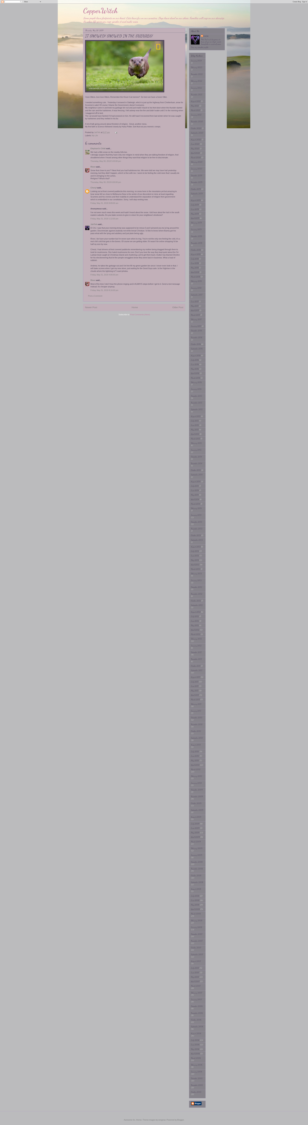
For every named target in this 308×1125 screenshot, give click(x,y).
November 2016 (196, 337)
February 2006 (196, 1065)
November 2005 (197, 1085)
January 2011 (196, 711)
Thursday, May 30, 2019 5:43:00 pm (105, 161)
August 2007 (196, 961)
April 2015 (195, 434)
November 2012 (196, 594)
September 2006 (197, 1026)
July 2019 (195, 205)
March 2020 (196, 157)
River (92, 167)
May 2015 (195, 429)
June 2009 (195, 828)
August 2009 (196, 817)
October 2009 (196, 803)
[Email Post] (116, 132)
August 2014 (195, 481)
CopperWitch (100, 10)
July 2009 (195, 824)
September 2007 (197, 954)
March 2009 (196, 841)
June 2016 (195, 364)
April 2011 (195, 695)
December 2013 (196, 522)
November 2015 (196, 403)
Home (135, 307)
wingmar (162, 1120)
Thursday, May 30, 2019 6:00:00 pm (105, 182)
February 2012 (196, 639)
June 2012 (195, 621)
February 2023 (196, 67)
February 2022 (196, 81)
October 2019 (196, 189)
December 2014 (196, 457)
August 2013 (196, 547)
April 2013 (195, 564)
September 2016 (197, 348)
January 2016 (196, 389)
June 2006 (195, 1044)
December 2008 (196, 862)
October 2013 (196, 535)
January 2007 (196, 999)
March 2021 (195, 110)
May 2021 (195, 106)
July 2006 (195, 1040)
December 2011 (196, 652)
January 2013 (196, 580)
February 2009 (196, 848)
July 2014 (195, 486)
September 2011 (196, 670)
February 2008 (196, 920)
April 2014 (195, 499)
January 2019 (196, 229)
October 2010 (196, 731)
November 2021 (196, 94)
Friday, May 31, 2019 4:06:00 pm (104, 275)
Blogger (180, 1120)
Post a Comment (95, 296)
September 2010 (197, 738)
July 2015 (195, 421)
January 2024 (196, 60)
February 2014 (196, 508)
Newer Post (91, 307)
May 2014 (195, 495)
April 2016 (195, 373)
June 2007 (195, 972)
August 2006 (196, 1033)
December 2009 (197, 790)
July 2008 (195, 896)
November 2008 (197, 869)
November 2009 (197, 796)
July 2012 (195, 616)
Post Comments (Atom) (140, 315)
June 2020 (195, 144)
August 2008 (196, 889)
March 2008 (196, 914)
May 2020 (195, 148)
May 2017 (194, 306)
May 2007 (195, 977)
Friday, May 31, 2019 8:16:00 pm (104, 290)
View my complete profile (199, 47)
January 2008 (196, 927)
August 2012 (196, 612)
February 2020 (196, 162)
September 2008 (197, 882)
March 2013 (195, 569)
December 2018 (196, 236)
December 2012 (196, 587)
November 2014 (196, 463)
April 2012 (195, 630)
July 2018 (195, 259)
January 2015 (196, 450)
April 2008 (195, 909)
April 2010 (195, 765)
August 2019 (196, 200)
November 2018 (196, 243)
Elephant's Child (98, 149)
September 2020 (197, 133)
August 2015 (195, 416)
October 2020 (196, 128)
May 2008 (195, 905)
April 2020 (195, 153)
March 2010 (195, 769)
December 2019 (196, 175)
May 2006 (195, 1049)
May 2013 (195, 560)
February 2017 (196, 319)
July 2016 (195, 360)
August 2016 (196, 355)
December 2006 (197, 1006)
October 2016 (196, 344)
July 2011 (194, 682)
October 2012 (196, 601)
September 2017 (196, 295)
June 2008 (195, 900)
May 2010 (195, 760)
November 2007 (196, 941)
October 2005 (196, 1092)
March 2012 (195, 634)
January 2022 (196, 88)
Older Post (177, 307)
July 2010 (195, 751)
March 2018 (195, 277)
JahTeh (93, 224)
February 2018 (196, 281)
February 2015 (196, 443)
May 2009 (195, 832)
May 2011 (194, 690)
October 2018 (196, 250)
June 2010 (195, 756)
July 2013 (195, 551)
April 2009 (195, 837)
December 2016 (196, 330)
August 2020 (196, 139)
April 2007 (195, 981)
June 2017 (195, 301)
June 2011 (195, 686)
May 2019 (195, 214)
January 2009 (196, 855)
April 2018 (195, 272)
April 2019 (195, 218)
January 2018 (196, 288)
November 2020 (197, 121)
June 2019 (195, 209)
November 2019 (196, 182)
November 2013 (196, 528)
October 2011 (195, 666)
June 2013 (195, 555)
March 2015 (195, 438)
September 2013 (197, 540)
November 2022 (197, 74)
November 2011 (196, 659)
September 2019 (197, 193)
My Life (95, 136)
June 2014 (195, 490)
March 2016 (195, 378)
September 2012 (197, 605)
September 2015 (196, 409)
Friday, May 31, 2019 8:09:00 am (104, 203)
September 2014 (196, 474)
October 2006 (196, 1020)
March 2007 (195, 986)
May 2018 (195, 268)
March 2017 (195, 315)
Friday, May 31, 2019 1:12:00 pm (104, 219)
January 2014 (196, 515)
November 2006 (197, 1013)
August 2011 (195, 677)
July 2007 (195, 968)
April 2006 (195, 1053)
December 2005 (196, 1078)
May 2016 (195, 369)
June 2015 (195, 425)
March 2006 (196, 1058)
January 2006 (196, 1071)
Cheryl (93, 188)
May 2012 (195, 625)
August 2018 (195, 254)
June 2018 (195, 263)
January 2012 (196, 645)
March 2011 (195, 699)
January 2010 (196, 783)
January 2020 (196, 168)
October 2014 (196, 470)
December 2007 (196, 934)
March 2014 (195, 504)
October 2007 (196, 947)
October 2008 (196, 875)
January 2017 (196, 326)
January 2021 (196, 115)
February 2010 (196, 776)
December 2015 (196, 396)
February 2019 (196, 223)
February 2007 (196, 993)
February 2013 (196, 573)
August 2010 (196, 745)
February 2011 (196, 704)
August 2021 (196, 101)
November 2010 (196, 724)
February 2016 (196, 382)
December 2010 (196, 717)
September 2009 (197, 810)
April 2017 (195, 310)
